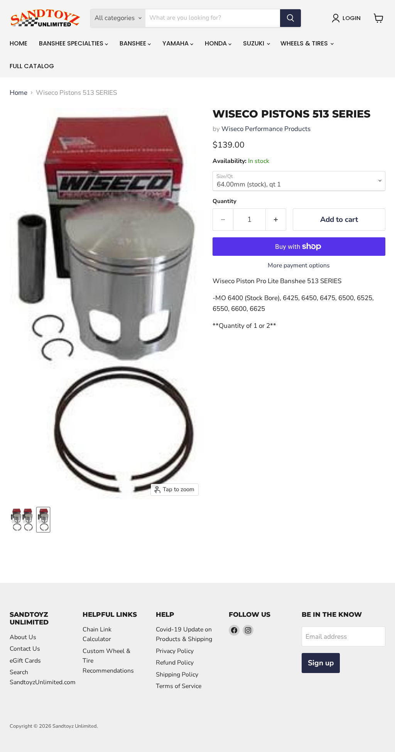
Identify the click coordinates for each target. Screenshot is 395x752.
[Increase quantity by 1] (276, 219)
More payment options (299, 265)
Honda (216, 43)
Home (18, 43)
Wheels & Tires (304, 43)
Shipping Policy (177, 674)
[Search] (290, 18)
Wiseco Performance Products (266, 128)
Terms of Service (178, 686)
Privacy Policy (175, 651)
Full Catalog (32, 66)
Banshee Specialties (72, 43)
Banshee (134, 43)
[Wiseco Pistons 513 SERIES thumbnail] (21, 519)
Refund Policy (175, 662)
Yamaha (176, 43)
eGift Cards (25, 660)
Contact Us (25, 649)
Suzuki (254, 43)
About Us (23, 637)
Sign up (321, 663)
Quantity (224, 201)
